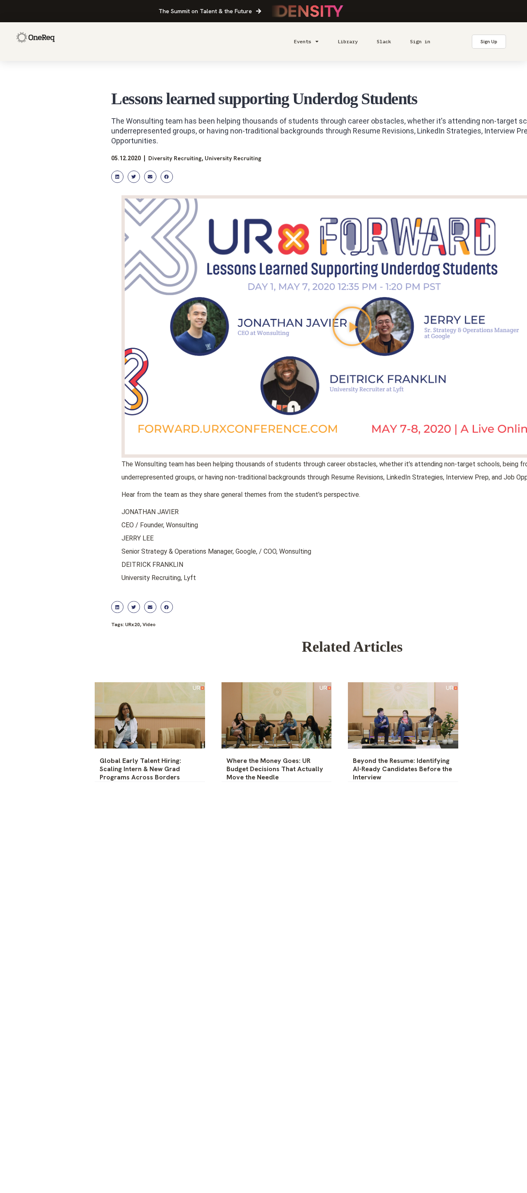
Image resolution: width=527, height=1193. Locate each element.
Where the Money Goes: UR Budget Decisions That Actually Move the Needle (274, 768)
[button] (117, 176)
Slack (384, 41)
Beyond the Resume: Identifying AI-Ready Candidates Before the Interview (402, 768)
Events (302, 41)
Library (348, 41)
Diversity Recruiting (175, 158)
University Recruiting (233, 158)
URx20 (132, 624)
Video (149, 624)
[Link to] (36, 41)
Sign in (420, 41)
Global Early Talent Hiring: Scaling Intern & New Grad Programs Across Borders (140, 768)
